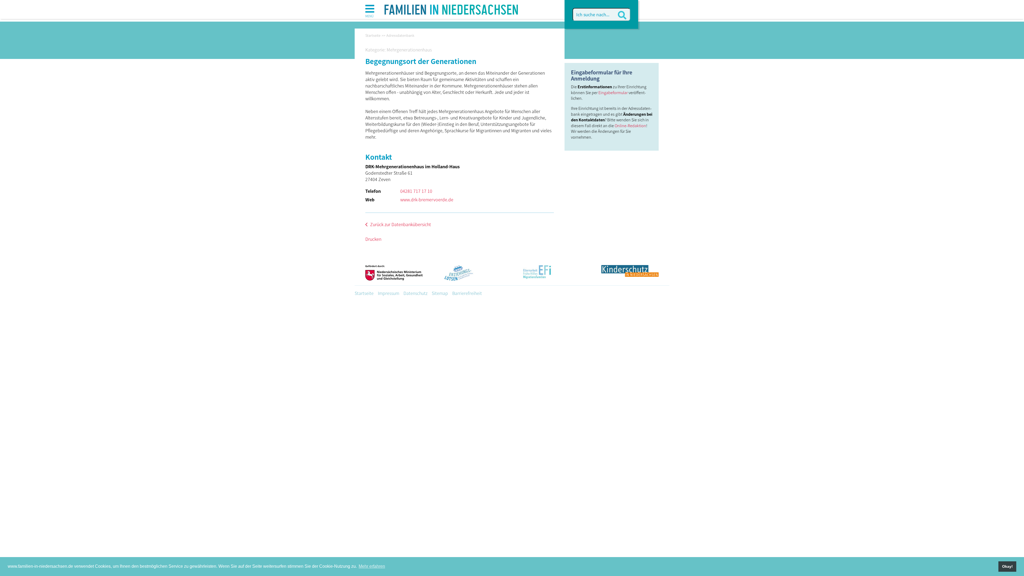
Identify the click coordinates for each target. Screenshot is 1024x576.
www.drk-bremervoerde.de (426, 199)
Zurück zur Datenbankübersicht (400, 224)
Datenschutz (415, 293)
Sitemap (440, 293)
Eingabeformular (613, 92)
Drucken (373, 239)
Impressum (388, 293)
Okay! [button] (1007, 566)
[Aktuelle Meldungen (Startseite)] (451, 8)
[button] (369, 10)
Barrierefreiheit (467, 293)
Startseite (364, 293)
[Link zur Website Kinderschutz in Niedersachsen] (630, 275)
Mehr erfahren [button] (372, 566)
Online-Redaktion (630, 125)
